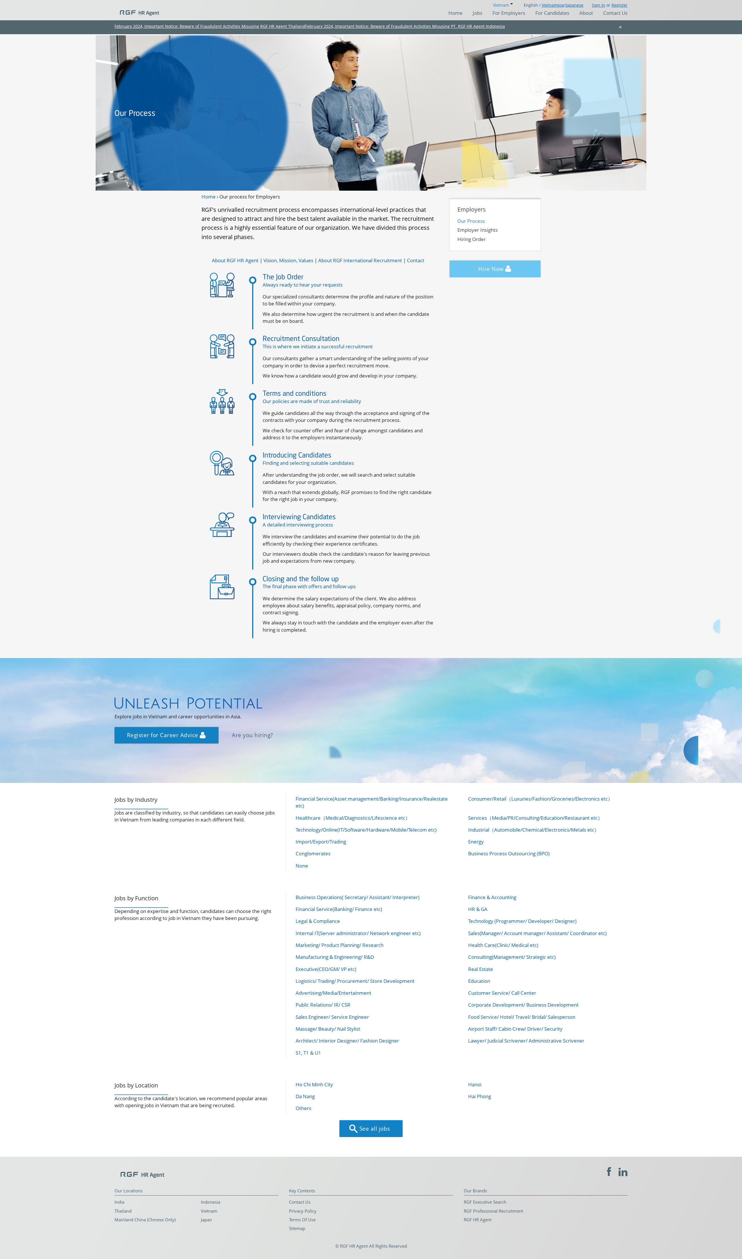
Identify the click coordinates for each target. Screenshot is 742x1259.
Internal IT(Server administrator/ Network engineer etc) (358, 933)
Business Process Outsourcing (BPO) (509, 853)
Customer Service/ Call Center (502, 993)
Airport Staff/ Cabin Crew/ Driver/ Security (515, 1028)
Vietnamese (553, 5)
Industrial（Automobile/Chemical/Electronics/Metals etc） (533, 829)
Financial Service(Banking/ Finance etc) (339, 909)
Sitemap (297, 1228)
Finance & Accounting (492, 897)
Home (455, 13)
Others (303, 1108)
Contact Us (615, 13)
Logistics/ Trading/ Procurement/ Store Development (355, 981)
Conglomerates (313, 853)
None (302, 865)
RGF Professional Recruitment (493, 1211)
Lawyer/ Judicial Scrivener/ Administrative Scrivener (526, 1040)
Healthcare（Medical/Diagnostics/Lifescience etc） (353, 818)
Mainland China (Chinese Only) (145, 1219)
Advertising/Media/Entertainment (333, 993)
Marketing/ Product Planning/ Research (339, 945)
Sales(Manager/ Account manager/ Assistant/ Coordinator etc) (537, 933)
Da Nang (305, 1096)
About (586, 13)
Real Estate (480, 969)
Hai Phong (479, 1096)
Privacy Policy (303, 1211)
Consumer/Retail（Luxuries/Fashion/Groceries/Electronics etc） (540, 798)
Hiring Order (471, 239)
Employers (471, 209)
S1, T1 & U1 (308, 1053)
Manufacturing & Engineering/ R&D (335, 957)
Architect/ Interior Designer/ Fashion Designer (347, 1040)
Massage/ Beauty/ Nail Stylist (328, 1028)
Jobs (477, 13)
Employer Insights (477, 230)
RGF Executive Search (485, 1202)
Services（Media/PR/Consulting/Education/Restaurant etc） (535, 818)
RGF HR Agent (478, 1219)
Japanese (574, 5)
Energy (476, 841)
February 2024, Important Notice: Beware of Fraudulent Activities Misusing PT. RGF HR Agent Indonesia (405, 26)
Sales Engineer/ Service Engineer (332, 1017)
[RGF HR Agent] (136, 10)
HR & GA (478, 909)
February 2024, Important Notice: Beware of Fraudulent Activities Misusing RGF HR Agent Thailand (209, 26)
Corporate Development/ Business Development (523, 1004)
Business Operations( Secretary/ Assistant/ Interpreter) (357, 897)
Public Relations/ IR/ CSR (323, 1004)
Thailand (123, 1211)
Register (620, 5)
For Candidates (552, 13)
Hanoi (474, 1084)
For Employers (508, 13)
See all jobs (374, 1128)
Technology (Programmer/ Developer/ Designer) (522, 921)
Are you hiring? (252, 735)
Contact (415, 260)
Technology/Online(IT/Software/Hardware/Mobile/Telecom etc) (366, 829)
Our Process (471, 221)
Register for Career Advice (163, 735)
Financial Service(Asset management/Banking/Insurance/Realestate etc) (372, 802)
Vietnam (209, 1211)
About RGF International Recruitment (360, 260)
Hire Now (491, 268)
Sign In (598, 5)
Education (479, 981)
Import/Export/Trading (321, 841)
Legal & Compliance (318, 921)
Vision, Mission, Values (288, 260)
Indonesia (210, 1202)
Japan (206, 1219)
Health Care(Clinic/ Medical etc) (503, 945)
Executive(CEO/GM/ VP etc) (326, 969)
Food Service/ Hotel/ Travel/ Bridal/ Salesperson (521, 1017)
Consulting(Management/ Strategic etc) (512, 957)
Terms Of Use (302, 1219)
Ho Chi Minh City (314, 1084)
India (119, 1202)
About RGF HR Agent (235, 260)
